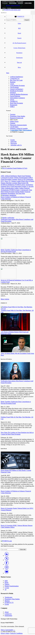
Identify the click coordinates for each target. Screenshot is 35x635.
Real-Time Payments (16, 103)
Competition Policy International (21, 130)
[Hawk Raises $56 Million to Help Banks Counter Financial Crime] (15, 468)
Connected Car (14, 78)
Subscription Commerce (17, 98)
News (6, 181)
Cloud (12, 84)
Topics (7, 72)
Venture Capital (16, 181)
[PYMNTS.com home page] (11, 10)
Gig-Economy (14, 87)
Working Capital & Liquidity (19, 128)
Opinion (12, 123)
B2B (19, 28)
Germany (15, 179)
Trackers (12, 114)
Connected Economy (7, 177)
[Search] (33, 13)
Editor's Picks (14, 121)
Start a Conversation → (8, 630)
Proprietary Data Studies (17, 116)
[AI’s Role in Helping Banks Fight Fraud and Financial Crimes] (15, 330)
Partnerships (8, 615)
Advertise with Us (16, 145)
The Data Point (20, 193)
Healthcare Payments (16, 91)
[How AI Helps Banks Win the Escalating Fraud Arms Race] (15, 351)
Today (19, 23)
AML (2, 176)
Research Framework (16, 118)
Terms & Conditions (16, 633)
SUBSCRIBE (28, 3)
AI (29, 181)
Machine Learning (11, 183)
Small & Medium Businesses (19, 94)
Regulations (11, 193)
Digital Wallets (19, 191)
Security (31, 186)
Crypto (7, 588)
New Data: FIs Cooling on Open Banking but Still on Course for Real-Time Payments (17, 433)
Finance (3, 183)
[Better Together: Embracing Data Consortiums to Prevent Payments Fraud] (8, 248)
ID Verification (28, 179)
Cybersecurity (24, 190)
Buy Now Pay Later (16, 80)
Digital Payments (9, 191)
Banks (32, 181)
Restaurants (13, 105)
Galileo (16, 188)
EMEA (12, 106)
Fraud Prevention (6, 179)
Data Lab (19, 62)
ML (27, 183)
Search (27, 20)
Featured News (5, 186)
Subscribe (13, 141)
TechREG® (14, 101)
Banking (12, 82)
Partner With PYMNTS (13, 5)
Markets (7, 601)
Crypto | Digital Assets (19, 48)
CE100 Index (14, 127)
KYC (2, 181)
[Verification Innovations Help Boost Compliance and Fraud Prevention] (7, 217)
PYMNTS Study (14, 190)
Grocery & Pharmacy (16, 89)
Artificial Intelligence (16, 77)
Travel (12, 99)
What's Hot (24, 181)
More (19, 67)
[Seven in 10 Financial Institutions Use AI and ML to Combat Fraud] (8, 278)
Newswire (12, 3)
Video (2, 188)
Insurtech (13, 92)
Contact (9, 8)
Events (20, 3)
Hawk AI (21, 179)
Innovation (17, 186)
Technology (29, 184)
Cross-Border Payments (17, 85)
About (4, 8)
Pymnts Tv (24, 186)
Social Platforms (15, 96)
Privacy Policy (5, 633)
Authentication (9, 188)
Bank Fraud (21, 176)
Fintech (19, 38)
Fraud (12, 186)
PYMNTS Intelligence (8, 1)
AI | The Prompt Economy (19, 43)
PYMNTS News (20, 184)
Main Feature (22, 183)
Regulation (19, 52)
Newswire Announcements (18, 125)
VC (10, 181)
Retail (19, 33)
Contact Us (8, 614)
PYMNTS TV (20, 16)
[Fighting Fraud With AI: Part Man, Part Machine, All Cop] (17, 308)
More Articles (5, 299)
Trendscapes (19, 57)
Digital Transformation (21, 177)
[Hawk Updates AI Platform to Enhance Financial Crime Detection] (8, 195)
